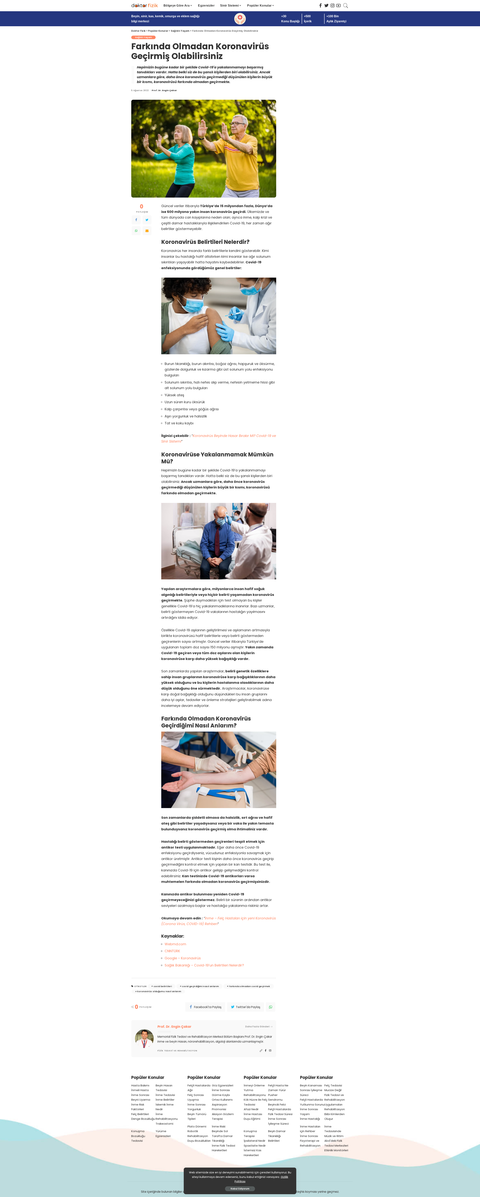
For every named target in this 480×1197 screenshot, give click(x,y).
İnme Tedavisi (165, 1095)
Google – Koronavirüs (183, 958)
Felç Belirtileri (140, 1114)
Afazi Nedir (251, 1109)
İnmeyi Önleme (254, 1085)
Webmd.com (175, 944)
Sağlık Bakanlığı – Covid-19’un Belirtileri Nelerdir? (204, 965)
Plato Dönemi (197, 1126)
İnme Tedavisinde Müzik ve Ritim (334, 1131)
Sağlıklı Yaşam (143, 37)
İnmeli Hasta (140, 1090)
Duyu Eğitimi (252, 1119)
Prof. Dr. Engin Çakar (164, 90)
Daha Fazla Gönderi (257, 1026)
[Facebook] (136, 219)
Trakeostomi (164, 1124)
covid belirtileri (163, 986)
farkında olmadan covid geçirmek (249, 986)
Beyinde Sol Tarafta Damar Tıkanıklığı (222, 1136)
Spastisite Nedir (255, 1146)
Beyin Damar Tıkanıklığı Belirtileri (277, 1136)
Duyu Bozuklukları (199, 1141)
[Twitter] (147, 219)
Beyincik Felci (277, 1104)
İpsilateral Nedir (254, 1141)
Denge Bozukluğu (143, 1119)
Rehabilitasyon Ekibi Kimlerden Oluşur (334, 1114)
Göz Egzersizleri (222, 1085)
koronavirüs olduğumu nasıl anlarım (159, 991)
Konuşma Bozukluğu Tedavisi (138, 1136)
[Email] (147, 230)
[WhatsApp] (136, 230)
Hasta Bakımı (140, 1085)
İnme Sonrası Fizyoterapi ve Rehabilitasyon (310, 1141)
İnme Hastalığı (310, 1119)
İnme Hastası (253, 1114)
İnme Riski (218, 1126)
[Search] (346, 5)
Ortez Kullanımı (222, 1100)
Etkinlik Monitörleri (336, 1150)
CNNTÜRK (172, 951)
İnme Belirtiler (165, 1100)
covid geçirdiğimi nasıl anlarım (200, 986)
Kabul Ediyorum (240, 1188)
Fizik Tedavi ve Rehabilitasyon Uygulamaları (334, 1099)
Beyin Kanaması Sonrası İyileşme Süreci (311, 1090)
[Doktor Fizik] (144, 5)
